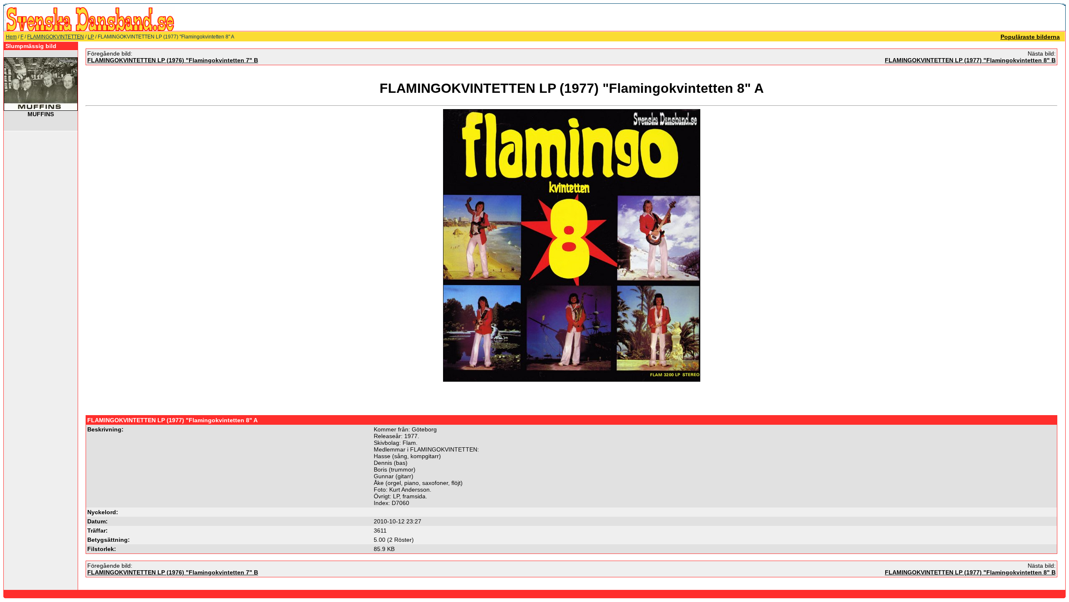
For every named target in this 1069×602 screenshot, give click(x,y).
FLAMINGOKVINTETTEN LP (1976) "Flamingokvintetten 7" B (172, 60)
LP (91, 37)
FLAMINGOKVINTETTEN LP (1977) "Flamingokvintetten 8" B (970, 60)
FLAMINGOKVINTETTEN (55, 37)
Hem (11, 37)
